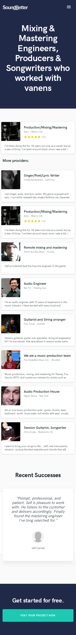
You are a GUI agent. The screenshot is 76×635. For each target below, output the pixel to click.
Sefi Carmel (37, 548)
